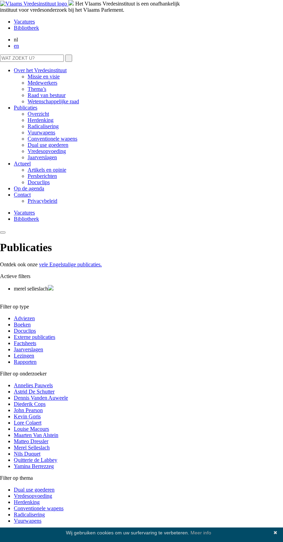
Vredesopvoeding (47, 151)
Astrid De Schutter (34, 391)
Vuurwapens (41, 132)
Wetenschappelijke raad (53, 101)
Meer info (201, 532)
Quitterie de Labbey (35, 460)
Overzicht (38, 114)
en (16, 46)
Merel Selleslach (32, 447)
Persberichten (42, 176)
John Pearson (28, 410)
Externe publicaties (34, 337)
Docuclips (39, 182)
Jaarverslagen (42, 157)
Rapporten (25, 362)
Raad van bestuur (47, 95)
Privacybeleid (42, 201)
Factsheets (25, 343)
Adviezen (24, 318)
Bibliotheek (26, 28)
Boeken (22, 324)
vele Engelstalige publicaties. (70, 264)
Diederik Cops (30, 404)
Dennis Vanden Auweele (41, 398)
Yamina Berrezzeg (34, 466)
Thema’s (37, 89)
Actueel (22, 164)
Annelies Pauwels (33, 385)
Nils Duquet (27, 454)
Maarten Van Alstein (36, 435)
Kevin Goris (27, 416)
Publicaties (25, 108)
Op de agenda (29, 188)
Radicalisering (43, 126)
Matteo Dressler (31, 441)
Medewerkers (42, 83)
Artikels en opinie (47, 170)
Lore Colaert (27, 423)
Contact (22, 195)
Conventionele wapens (52, 139)
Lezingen (24, 356)
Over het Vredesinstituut (40, 70)
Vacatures (24, 22)
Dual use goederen (48, 145)
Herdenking (40, 120)
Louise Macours (31, 429)
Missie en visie (44, 76)
